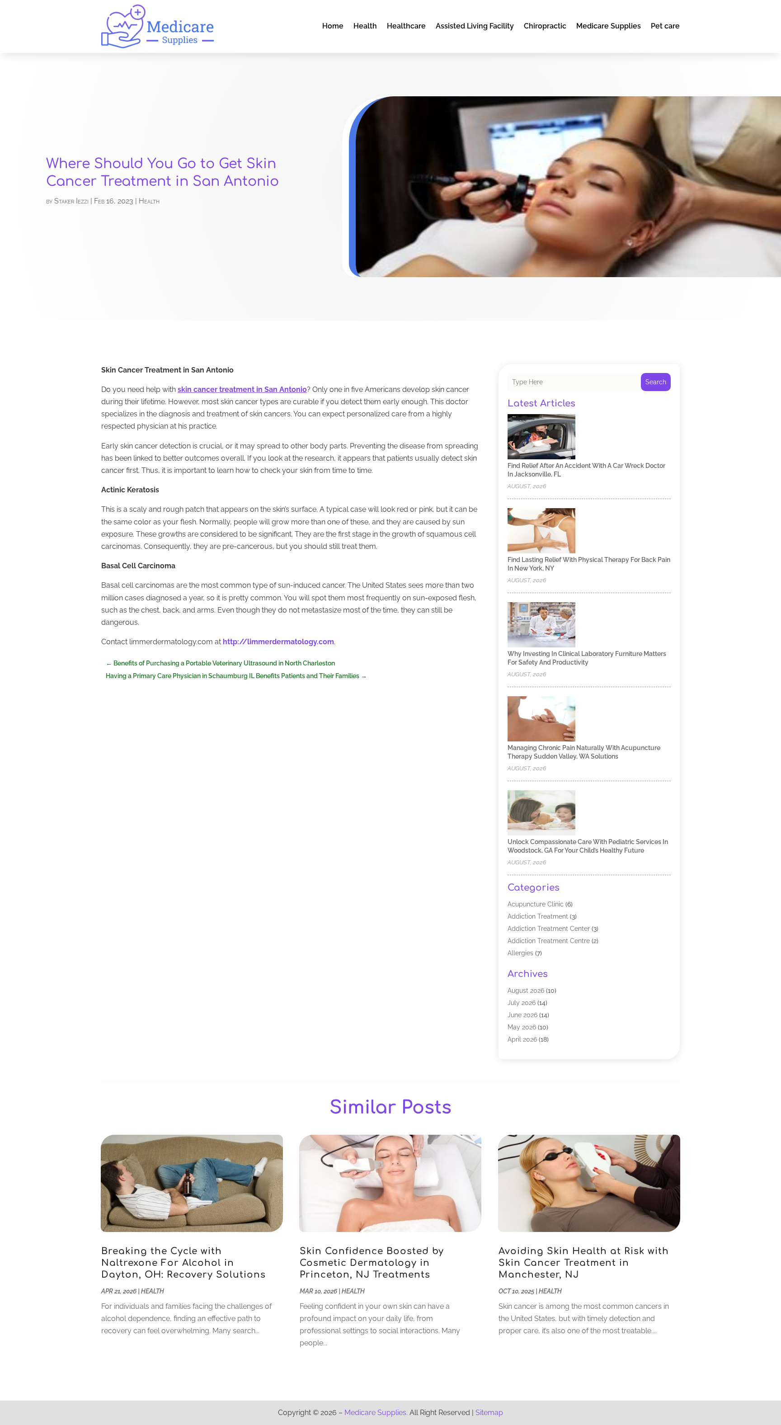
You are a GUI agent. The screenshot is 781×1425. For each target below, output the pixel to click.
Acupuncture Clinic (536, 904)
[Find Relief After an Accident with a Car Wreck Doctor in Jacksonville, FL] (541, 437)
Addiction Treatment (538, 916)
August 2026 (526, 990)
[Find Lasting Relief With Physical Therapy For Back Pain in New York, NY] (541, 531)
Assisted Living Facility (475, 26)
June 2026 (522, 1015)
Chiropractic (545, 26)
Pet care (665, 26)
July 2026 (522, 1002)
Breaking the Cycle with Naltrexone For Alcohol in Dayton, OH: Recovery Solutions (183, 1263)
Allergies (520, 953)
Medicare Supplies (608, 26)
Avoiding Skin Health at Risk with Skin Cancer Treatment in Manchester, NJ (584, 1263)
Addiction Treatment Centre (549, 940)
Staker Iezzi (71, 201)
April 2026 (522, 1039)
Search (655, 382)
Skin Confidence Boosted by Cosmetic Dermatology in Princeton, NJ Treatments (372, 1263)
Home (332, 26)
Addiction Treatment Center (549, 928)
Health (365, 26)
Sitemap (489, 1412)
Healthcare (406, 26)
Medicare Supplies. (376, 1412)
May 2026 (522, 1027)
